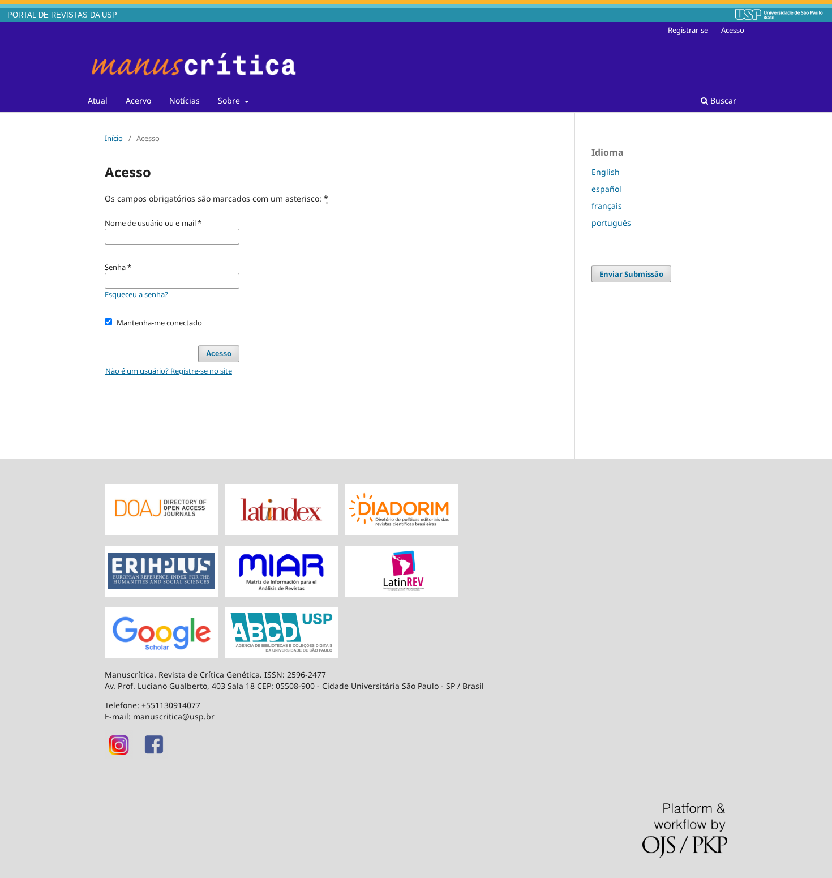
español (606, 188)
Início (114, 138)
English (605, 171)
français (606, 205)
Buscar (722, 100)
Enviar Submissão (631, 274)
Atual (98, 100)
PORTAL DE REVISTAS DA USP (62, 15)
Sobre (230, 100)
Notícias (184, 100)
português (611, 222)
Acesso (732, 30)
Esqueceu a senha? (136, 294)
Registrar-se (688, 30)
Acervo (138, 100)
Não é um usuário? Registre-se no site (168, 371)
